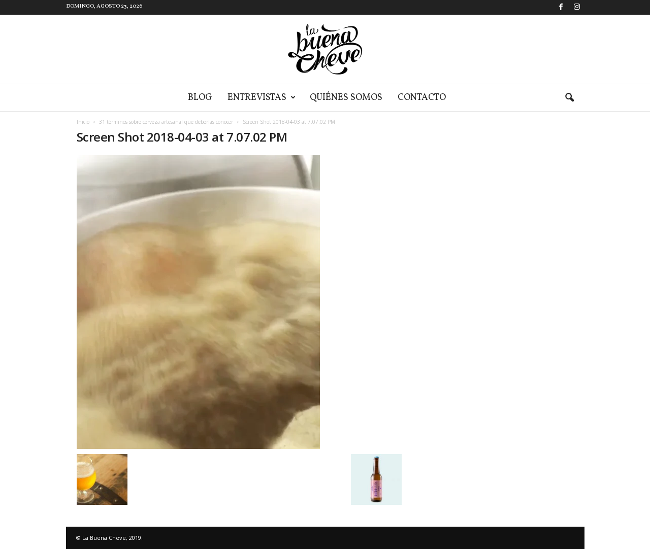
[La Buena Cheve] (325, 49)
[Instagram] (577, 7)
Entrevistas (257, 97)
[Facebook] (561, 7)
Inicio (83, 121)
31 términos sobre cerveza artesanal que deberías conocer (166, 121)
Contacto (422, 97)
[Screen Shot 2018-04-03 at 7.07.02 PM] (239, 302)
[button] (569, 98)
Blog (200, 97)
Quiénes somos (346, 97)
